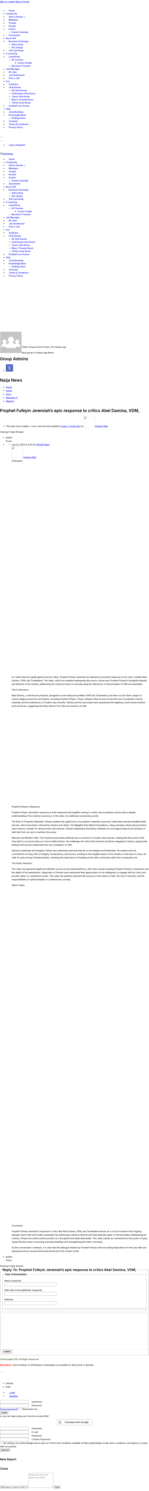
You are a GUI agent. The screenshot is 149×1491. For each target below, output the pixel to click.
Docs (8, 394)
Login (12, 1392)
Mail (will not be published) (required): (23, 1290)
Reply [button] (47, 444)
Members (11, 397)
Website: (9, 1299)
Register (13, 1396)
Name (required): (13, 1280)
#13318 (40, 444)
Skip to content (7, 1)
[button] (1, 5)
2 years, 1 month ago (70, 426)
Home (9, 387)
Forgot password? (9, 1409)
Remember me (29, 1409)
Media (10, 401)
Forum (9, 390)
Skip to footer (22, 1)
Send (57, 1487)
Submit (7, 1352)
